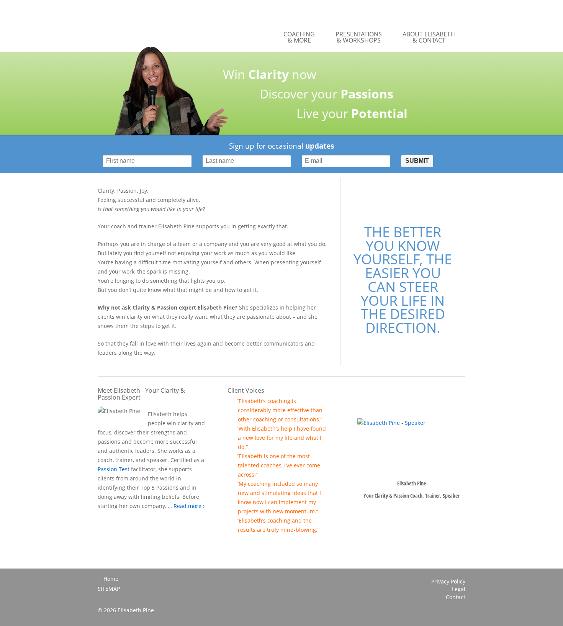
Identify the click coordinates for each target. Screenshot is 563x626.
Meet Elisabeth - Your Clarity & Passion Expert (141, 393)
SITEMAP (109, 589)
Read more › (189, 506)
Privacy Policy (448, 581)
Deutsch (445, 11)
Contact (455, 597)
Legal (458, 589)
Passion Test (113, 469)
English (460, 11)
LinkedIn (460, 613)
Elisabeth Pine (158, 26)
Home (110, 578)
